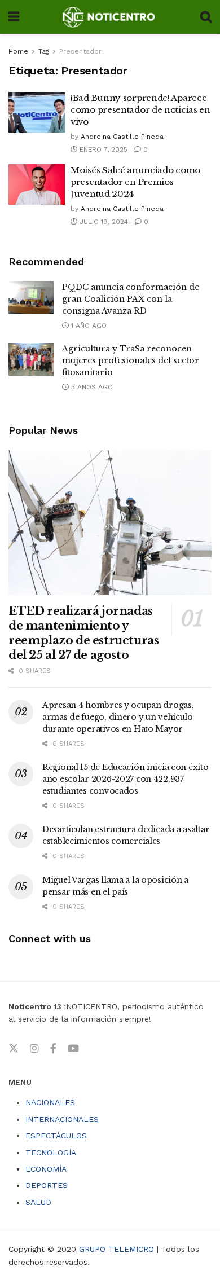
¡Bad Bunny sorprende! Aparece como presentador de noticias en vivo (140, 110)
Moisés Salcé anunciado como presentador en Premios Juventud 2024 (135, 182)
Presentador (80, 51)
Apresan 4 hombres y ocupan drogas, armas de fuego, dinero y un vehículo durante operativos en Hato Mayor (117, 717)
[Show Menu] (13, 17)
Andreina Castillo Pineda (122, 136)
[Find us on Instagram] (34, 1048)
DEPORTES (46, 1185)
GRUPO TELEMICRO (116, 1248)
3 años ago (91, 387)
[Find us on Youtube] (73, 1048)
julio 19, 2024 (102, 222)
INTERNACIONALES (62, 1119)
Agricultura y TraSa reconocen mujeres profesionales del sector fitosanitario (130, 360)
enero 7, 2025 (102, 149)
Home (18, 51)
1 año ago (88, 325)
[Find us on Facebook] (53, 1048)
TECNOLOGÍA (50, 1152)
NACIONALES (50, 1102)
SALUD (38, 1202)
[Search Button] (206, 17)
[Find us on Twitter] (13, 1048)
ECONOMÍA (46, 1168)
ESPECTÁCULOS (56, 1135)
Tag (43, 51)
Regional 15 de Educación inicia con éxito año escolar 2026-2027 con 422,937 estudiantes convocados (125, 779)
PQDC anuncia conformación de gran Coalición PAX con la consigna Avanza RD (130, 299)
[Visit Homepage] (110, 17)
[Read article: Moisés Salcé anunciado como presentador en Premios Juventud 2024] (36, 184)
